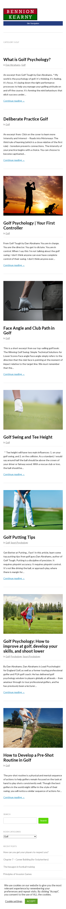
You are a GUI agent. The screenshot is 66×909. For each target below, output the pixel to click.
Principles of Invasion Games (17, 874)
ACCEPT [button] (31, 901)
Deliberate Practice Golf (25, 118)
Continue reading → (14, 100)
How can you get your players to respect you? (26, 852)
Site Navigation (33, 23)
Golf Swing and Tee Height (27, 437)
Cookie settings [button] (13, 901)
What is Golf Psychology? (27, 59)
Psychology (16, 656)
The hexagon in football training (19, 866)
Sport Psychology (19, 542)
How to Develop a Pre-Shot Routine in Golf (28, 757)
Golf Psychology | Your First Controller (29, 225)
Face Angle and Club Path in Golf (28, 330)
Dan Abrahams (13, 65)
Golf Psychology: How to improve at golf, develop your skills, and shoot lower (30, 646)
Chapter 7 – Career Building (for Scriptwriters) (26, 859)
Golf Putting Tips (19, 537)
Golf (23, 65)
